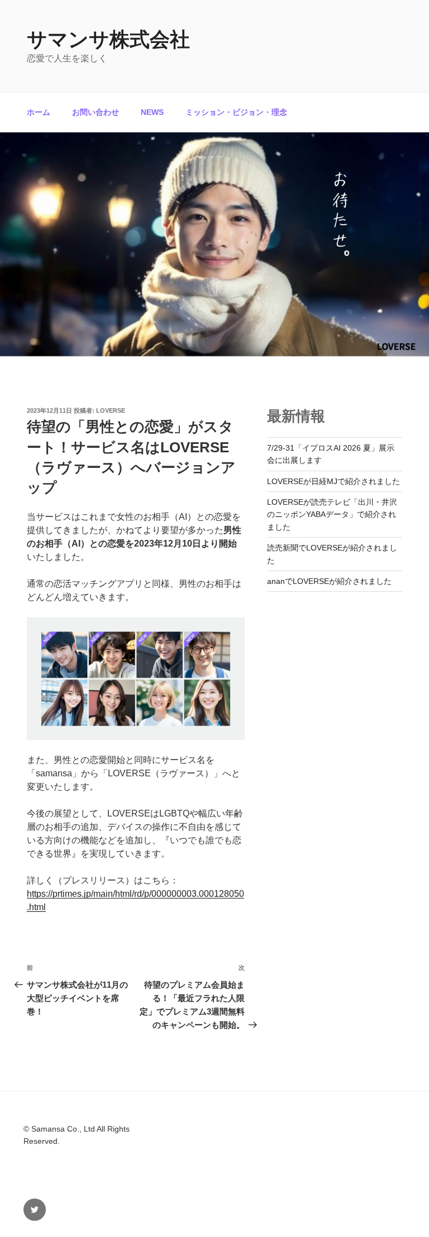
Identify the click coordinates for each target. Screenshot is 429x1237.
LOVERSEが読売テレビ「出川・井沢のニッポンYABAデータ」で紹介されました (332, 514)
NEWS (152, 112)
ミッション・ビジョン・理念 (236, 112)
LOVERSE (110, 410)
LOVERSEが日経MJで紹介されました (333, 481)
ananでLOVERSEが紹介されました (329, 581)
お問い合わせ (95, 112)
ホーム (38, 112)
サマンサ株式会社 (108, 39)
